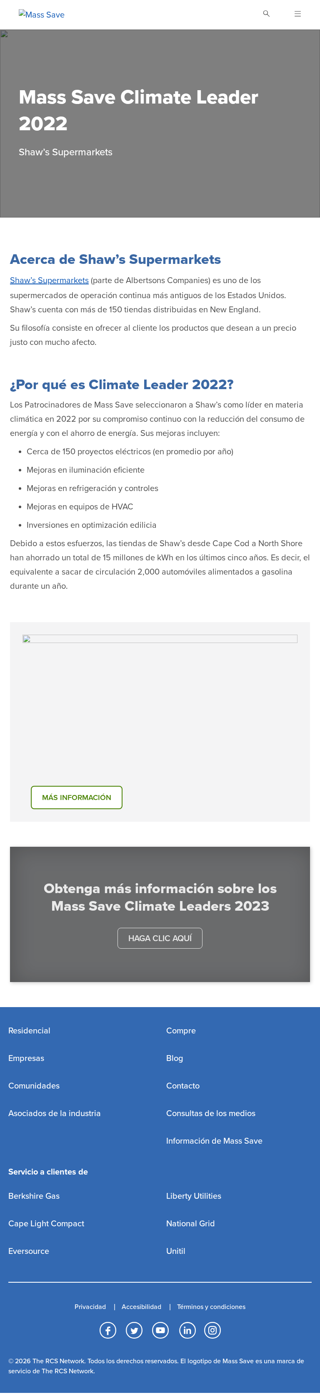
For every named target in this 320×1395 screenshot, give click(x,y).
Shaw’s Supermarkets (49, 281)
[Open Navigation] (292, 14)
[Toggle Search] (266, 14)
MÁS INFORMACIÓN (76, 797)
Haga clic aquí (160, 939)
